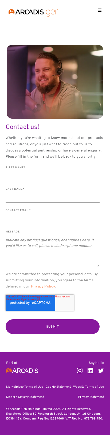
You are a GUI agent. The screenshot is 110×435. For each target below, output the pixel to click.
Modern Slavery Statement (25, 397)
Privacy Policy (43, 287)
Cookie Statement (58, 387)
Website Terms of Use (88, 387)
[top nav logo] (34, 13)
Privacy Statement (91, 397)
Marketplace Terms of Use (24, 387)
